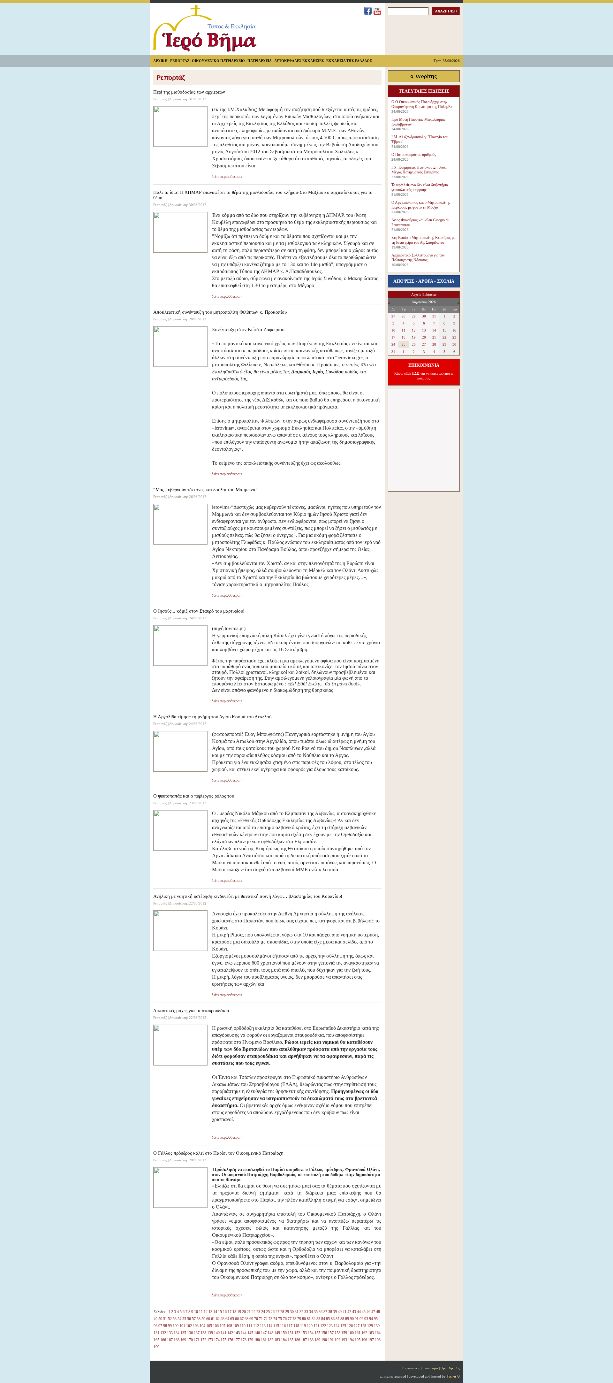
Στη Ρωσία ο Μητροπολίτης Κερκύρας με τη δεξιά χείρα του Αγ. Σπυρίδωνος (423, 240)
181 (264, 1340)
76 (285, 1319)
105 (209, 1326)
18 (234, 1312)
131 (156, 1333)
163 (371, 1333)
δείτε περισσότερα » (227, 176)
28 (282, 1312)
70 (256, 1319)
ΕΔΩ (416, 373)
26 (273, 1312)
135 (183, 1333)
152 (297, 1333)
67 (242, 1319)
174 (217, 1340)
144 (243, 1333)
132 (163, 1333)
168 (176, 1340)
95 (376, 1319)
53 (175, 1319)
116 (283, 1326)
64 (227, 1319)
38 (330, 1312)
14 (215, 1312)
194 (351, 1340)
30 (292, 1312)
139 (210, 1333)
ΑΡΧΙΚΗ (160, 61)
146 (257, 1333)
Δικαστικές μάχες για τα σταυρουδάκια (191, 1010)
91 (357, 1319)
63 (222, 1319)
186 (297, 1340)
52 (170, 1319)
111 (249, 1326)
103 (196, 1326)
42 (349, 1312)
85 (328, 1319)
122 (323, 1326)
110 (243, 1326)
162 (364, 1333)
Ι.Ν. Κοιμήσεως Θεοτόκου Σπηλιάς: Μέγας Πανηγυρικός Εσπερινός (419, 169)
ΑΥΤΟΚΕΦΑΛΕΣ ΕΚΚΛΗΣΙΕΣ (299, 61)
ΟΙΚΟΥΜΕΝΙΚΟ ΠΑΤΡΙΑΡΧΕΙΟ (218, 61)
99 (170, 1326)
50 (160, 1319)
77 (289, 1319)
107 (222, 1326)
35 (316, 1312)
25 (268, 1312)
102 (189, 1326)
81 (309, 1319)
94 (371, 1319)
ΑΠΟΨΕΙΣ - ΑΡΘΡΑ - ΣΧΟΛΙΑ (423, 281)
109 (236, 1326)
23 (258, 1312)
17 (229, 1312)
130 (377, 1326)
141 (223, 1333)
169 (183, 1340)
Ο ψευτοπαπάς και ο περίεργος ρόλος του (193, 795)
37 (325, 1312)
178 (243, 1340)
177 (237, 1340)
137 (197, 1333)
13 (210, 1312)
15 (220, 1312)
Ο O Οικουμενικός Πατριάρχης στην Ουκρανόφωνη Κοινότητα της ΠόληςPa (421, 104)
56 (189, 1319)
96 (155, 1326)
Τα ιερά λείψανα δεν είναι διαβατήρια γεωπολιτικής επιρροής (419, 187)
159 (344, 1333)
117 (289, 1326)
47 (373, 1312)
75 (280, 1319)
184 (284, 1340)
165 (156, 1340)
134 (176, 1333)
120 (310, 1326)
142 (230, 1333)
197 (371, 1340)
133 (170, 1333)
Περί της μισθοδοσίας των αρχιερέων (189, 92)
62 (218, 1319)
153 (304, 1333)
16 (225, 1312)
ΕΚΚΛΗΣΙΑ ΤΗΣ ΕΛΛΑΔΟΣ (349, 61)
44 (359, 1312)
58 (199, 1319)
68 (246, 1319)
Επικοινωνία (411, 1368)
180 (257, 1340)
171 (197, 1340)
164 (378, 1333)
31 (297, 1312)
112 (256, 1326)
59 (203, 1319)
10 (196, 1312)
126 (350, 1326)
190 (324, 1340)
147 (264, 1333)
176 (230, 1340)
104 (202, 1326)
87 (337, 1319)
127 (356, 1326)
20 (244, 1312)
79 (299, 1319)
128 (363, 1326)
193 (344, 1340)
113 (263, 1326)
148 (270, 1333)
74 (275, 1319)
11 (201, 1312)
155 (317, 1333)
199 (156, 1347)
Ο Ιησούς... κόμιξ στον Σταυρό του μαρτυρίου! (199, 611)
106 (216, 1326)
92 (361, 1319)
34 (311, 1312)
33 (306, 1312)
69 (251, 1319)
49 (155, 1319)
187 (304, 1340)
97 (160, 1326)
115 (276, 1326)
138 (203, 1333)
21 (249, 1312)
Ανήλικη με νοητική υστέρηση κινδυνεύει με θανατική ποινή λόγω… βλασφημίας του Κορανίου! (247, 896)
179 (250, 1340)
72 (266, 1319)
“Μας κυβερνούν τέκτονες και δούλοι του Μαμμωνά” (205, 489)
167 (170, 1340)
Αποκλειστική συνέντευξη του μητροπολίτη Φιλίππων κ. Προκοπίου (220, 312)
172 (203, 1340)
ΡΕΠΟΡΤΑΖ (179, 61)
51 (165, 1319)
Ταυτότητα (430, 1368)
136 (190, 1333)
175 (223, 1340)
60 (208, 1319)
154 (311, 1333)
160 (351, 1333)
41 (344, 1312)
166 (163, 1340)
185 (290, 1340)
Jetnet (451, 1376)
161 (357, 1333)
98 (165, 1326)
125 (343, 1326)
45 (364, 1312)
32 (301, 1312)
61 (213, 1319)
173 (210, 1340)
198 (378, 1340)
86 (333, 1319)
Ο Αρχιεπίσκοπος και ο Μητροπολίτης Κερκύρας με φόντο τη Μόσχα (420, 205)
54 (179, 1319)
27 (277, 1312)
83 (318, 1319)
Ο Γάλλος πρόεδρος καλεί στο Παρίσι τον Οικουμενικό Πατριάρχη (218, 1153)
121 (316, 1326)
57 (194, 1319)
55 (184, 1319)
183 (277, 1340)
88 (342, 1319)
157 (331, 1333)
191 (331, 1340)
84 (323, 1319)
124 (336, 1326)
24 (263, 1312)
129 (370, 1326)
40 (340, 1312)
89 (347, 1319)
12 (206, 1312)
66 (237, 1319)
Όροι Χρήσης (450, 1368)
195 (357, 1340)
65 (232, 1319)
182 (270, 1340)
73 (270, 1319)
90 (352, 1319)
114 (269, 1326)
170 (190, 1340)
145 (250, 1333)
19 (239, 1312)
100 (175, 1326)
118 (296, 1326)
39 (335, 1312)
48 (378, 1312)
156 (324, 1333)
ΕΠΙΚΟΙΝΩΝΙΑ (423, 365)
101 (182, 1326)
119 (303, 1326)
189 (317, 1340)
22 (253, 1312)
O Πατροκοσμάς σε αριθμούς (413, 154)
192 (337, 1340)
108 (229, 1326)
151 (290, 1333)
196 (364, 1340)
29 (287, 1312)
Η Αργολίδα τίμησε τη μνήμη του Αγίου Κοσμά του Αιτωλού (212, 716)
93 (366, 1319)
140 (217, 1333)
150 (284, 1333)
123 (330, 1326)
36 (320, 1312)
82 (313, 1319)
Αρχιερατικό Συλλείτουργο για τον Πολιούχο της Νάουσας (417, 257)
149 (277, 1333)
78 (294, 1319)
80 (304, 1319)
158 (337, 1333)
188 (311, 1340)
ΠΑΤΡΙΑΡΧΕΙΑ (259, 61)
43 (354, 1312)
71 (261, 1319)
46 (368, 1312)
